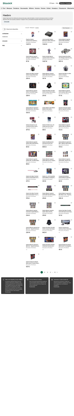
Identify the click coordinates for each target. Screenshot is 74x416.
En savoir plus (14, 291)
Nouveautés (24, 8)
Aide (57, 3)
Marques (9, 8)
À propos (52, 3)
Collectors (5, 36)
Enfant (49, 8)
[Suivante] (57, 272)
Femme (43, 8)
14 (54, 272)
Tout (4, 8)
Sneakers (55, 8)
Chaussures (62, 8)
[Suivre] (38, 31)
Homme (37, 8)
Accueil (27, 27)
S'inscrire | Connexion (65, 3)
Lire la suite (6, 21)
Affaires (31, 8)
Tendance (16, 8)
